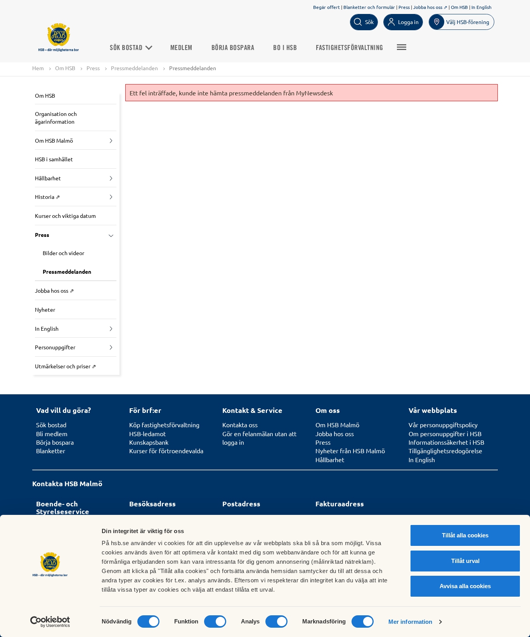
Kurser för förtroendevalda (166, 450)
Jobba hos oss (334, 433)
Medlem (181, 48)
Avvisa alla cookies (465, 586)
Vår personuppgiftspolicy (443, 424)
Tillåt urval (465, 561)
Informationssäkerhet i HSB (446, 442)
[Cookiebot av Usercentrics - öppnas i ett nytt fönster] (50, 622)
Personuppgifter (55, 347)
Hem (38, 67)
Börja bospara (233, 48)
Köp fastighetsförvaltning (164, 424)
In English (481, 7)
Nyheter (45, 309)
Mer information (410, 621)
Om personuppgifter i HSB (445, 433)
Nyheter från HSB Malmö (350, 450)
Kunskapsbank (148, 442)
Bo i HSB (285, 48)
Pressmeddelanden (134, 67)
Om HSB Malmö (54, 140)
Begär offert (326, 7)
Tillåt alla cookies (465, 535)
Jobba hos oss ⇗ (430, 7)
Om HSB (459, 7)
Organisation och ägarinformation (56, 117)
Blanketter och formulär (369, 7)
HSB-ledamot (147, 433)
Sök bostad (127, 48)
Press (404, 7)
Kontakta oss (240, 424)
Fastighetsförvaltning (349, 48)
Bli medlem (52, 433)
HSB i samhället (54, 158)
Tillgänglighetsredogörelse (445, 450)
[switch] (215, 621)
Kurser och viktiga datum (65, 215)
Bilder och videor (63, 252)
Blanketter (50, 450)
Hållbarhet (48, 177)
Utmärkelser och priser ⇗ (65, 366)
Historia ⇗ (47, 196)
